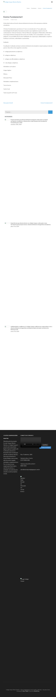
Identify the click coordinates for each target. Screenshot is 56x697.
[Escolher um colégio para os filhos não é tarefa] (46, 436)
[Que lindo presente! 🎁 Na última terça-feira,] (43, 442)
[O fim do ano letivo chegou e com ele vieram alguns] (50, 440)
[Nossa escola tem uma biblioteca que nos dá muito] (50, 438)
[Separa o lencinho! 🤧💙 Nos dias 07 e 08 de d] (50, 442)
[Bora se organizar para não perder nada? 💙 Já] (39, 435)
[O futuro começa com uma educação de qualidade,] (39, 440)
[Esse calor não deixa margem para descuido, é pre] (43, 438)
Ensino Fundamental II (47, 103)
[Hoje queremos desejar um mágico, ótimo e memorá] (43, 440)
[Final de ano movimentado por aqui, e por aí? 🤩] (46, 442)
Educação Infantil (8, 103)
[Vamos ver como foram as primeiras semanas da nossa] (50, 435)
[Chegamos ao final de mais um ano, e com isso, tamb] (46, 440)
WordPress (36, 691)
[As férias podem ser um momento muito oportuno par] (50, 436)
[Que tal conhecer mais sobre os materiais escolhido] (46, 435)
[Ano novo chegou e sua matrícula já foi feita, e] (43, 436)
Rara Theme (25, 691)
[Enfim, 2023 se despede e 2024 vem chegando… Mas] (46, 438)
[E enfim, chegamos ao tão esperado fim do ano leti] (39, 442)
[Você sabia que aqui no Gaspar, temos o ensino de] (39, 438)
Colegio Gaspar (14, 19)
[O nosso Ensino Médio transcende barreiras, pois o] (39, 436)
